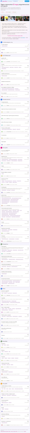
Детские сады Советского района (14, 200)
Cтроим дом (10, 402)
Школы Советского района (15, 211)
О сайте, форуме (4, 44)
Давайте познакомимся (5, 81)
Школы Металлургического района (5, 215)
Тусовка (2, 64)
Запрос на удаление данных (14, 431)
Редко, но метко (16, 67)
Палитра (3, 356)
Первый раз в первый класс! (5, 210)
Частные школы (3, 211)
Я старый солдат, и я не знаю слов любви (9, 321)
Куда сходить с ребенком (4, 283)
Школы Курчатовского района (12, 214)
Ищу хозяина (3, 416)
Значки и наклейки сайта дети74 (5, 67)
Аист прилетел (16, 88)
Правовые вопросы (20, 160)
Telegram (25, 431)
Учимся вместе (20, 316)
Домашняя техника (4, 395)
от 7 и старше (6, 182)
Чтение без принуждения (6, 264)
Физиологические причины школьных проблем (15, 215)
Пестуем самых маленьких (6, 271)
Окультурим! (3, 246)
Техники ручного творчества (12, 259)
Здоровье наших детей (5, 228)
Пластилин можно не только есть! (19, 259)
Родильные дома (8, 160)
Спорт (2, 222)
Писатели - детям (8, 266)
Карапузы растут (4, 178)
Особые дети (3, 187)
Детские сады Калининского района (14, 199)
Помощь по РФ (14, 129)
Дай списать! (10, 210)
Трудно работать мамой (18, 308)
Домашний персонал (14, 395)
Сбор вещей (3, 141)
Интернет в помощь (4, 266)
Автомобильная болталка (6, 328)
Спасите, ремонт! (4, 400)
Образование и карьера (9, 316)
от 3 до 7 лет (3, 182)
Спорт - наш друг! (3, 251)
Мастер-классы (6, 351)
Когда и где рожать (4, 160)
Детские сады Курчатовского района (6, 199)
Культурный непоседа (5, 278)
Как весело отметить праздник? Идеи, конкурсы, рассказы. (8, 88)
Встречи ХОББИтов (4, 364)
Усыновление (3, 135)
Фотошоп (6, 308)
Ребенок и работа (4, 316)
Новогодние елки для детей (11, 283)
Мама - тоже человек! (5, 307)
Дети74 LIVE (3, 58)
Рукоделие (3, 343)
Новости (3, 49)
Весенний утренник (4, 68)
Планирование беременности (5, 159)
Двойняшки (10, 182)
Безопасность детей (10, 229)
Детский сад (3, 195)
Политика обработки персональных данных (5, 431)
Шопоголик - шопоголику (6, 421)
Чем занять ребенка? (8, 251)
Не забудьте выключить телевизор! (5, 302)
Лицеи (21, 210)
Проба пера (13, 308)
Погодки (3, 173)
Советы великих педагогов (14, 266)
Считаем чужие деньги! (15, 316)
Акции (9, 351)
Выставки (12, 364)
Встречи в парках (11, 67)
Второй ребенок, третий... (6, 172)
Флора (2, 407)
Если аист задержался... (5, 150)
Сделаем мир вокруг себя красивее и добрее (15, 302)
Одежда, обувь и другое (4, 422)
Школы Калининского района (5, 214)
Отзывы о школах (14, 210)
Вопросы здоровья (20, 159)
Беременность (4, 156)
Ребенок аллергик (15, 229)
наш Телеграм (23, 37)
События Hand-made (5, 363)
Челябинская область (5, 73)
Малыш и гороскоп (15, 182)
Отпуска (3, 335)
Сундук (2, 369)
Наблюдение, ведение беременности (13, 159)
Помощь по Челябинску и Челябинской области (7, 129)
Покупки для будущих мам (14, 160)
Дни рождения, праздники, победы (7, 87)
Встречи (3, 351)
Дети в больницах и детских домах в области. (10, 115)
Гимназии (18, 210)
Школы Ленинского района (9, 211)
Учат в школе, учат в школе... (6, 208)
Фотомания (3, 308)
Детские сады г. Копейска (4, 203)
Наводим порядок (9, 395)
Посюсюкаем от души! (4, 273)
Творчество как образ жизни (6, 256)
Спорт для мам (9, 308)
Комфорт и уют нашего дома (5, 402)
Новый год (20, 67)
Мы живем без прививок (4, 229)
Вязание (2, 350)
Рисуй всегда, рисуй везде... (5, 259)
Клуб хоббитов (4, 377)
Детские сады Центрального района (6, 200)
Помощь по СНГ (18, 129)
